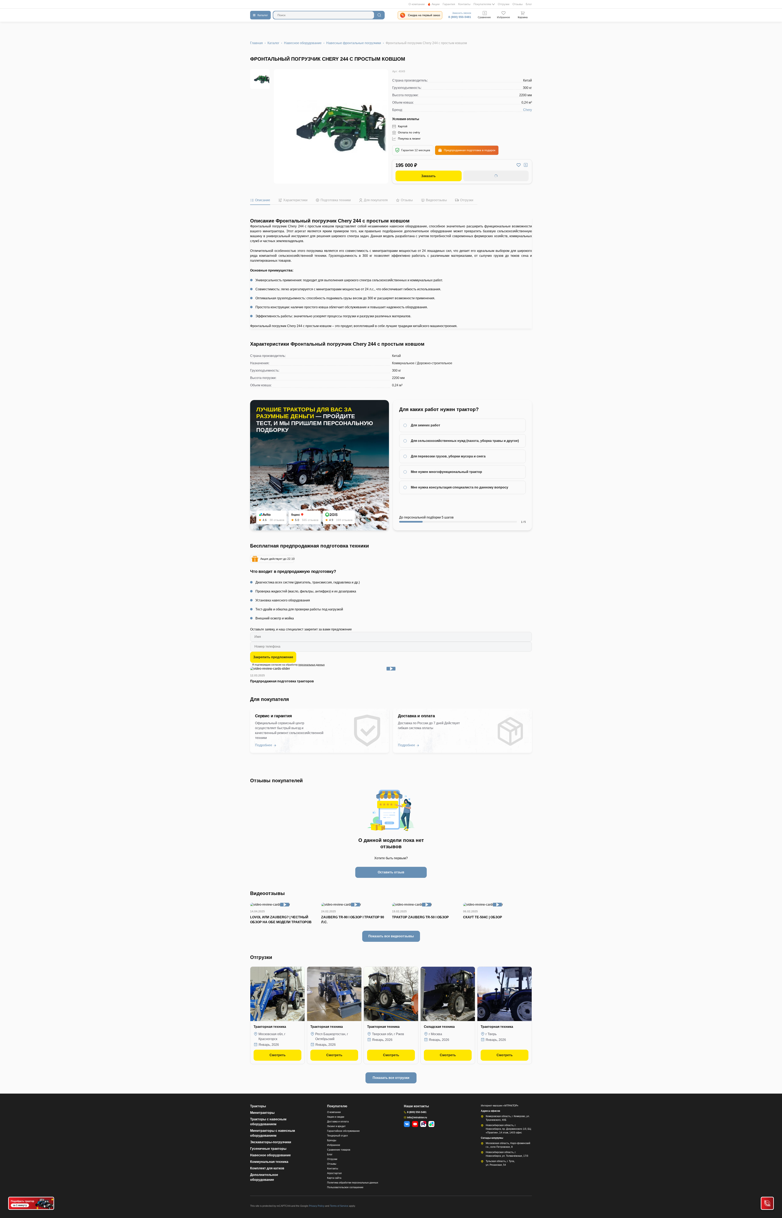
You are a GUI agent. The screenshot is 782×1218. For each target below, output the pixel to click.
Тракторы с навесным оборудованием (268, 1121)
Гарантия (449, 4)
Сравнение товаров (338, 1149)
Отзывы (517, 4)
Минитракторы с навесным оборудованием (272, 1133)
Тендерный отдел (337, 1135)
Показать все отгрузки (391, 1077)
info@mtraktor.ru (417, 1117)
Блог (529, 4)
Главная (256, 43)
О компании (417, 4)
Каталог (273, 43)
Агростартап (334, 1173)
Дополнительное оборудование (264, 1177)
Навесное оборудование (303, 43)
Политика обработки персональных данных (352, 1182)
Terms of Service (339, 1206)
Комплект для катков (267, 1168)
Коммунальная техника (269, 1161)
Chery (527, 110)
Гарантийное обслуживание (343, 1131)
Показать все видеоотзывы (391, 936)
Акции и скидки (335, 1116)
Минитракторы (262, 1112)
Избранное (333, 1145)
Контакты (464, 4)
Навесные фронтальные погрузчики (353, 43)
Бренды (331, 1140)
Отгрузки (503, 4)
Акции (436, 4)
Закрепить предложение (273, 657)
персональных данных (311, 664)
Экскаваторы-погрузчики (270, 1142)
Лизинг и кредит (336, 1126)
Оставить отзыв (391, 872)
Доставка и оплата (338, 1121)
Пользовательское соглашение (345, 1187)
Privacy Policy (317, 1206)
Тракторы (258, 1106)
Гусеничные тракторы (268, 1148)
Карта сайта (334, 1178)
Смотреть (278, 1055)
